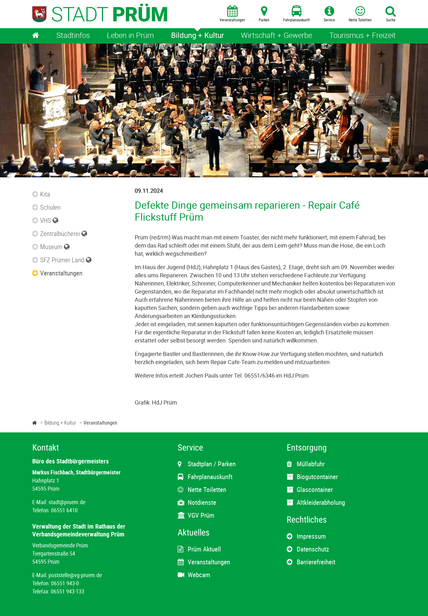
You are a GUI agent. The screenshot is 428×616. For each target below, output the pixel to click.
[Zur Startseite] (34, 422)
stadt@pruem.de (67, 502)
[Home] (35, 36)
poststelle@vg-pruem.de (75, 575)
